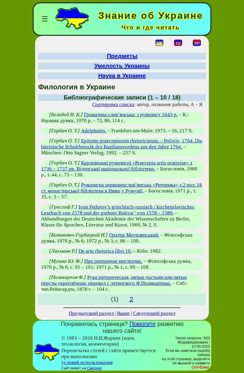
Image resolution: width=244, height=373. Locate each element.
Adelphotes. (93, 130)
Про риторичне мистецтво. (113, 261)
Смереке (94, 368)
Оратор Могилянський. (134, 235)
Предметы (122, 56)
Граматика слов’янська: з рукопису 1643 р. (131, 114)
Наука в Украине (122, 75)
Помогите (142, 324)
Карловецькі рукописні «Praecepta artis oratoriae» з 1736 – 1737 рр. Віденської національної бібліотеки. (116, 166)
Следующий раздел (154, 313)
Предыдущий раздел (91, 313)
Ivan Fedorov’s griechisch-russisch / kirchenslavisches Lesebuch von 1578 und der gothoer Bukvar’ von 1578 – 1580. (117, 210)
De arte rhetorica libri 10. (105, 251)
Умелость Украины (122, 66)
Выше (123, 313)
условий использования (87, 362)
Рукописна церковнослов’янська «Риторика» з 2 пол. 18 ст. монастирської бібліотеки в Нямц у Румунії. (121, 188)
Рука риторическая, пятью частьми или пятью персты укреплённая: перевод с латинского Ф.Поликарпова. (114, 280)
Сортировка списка (113, 104)
